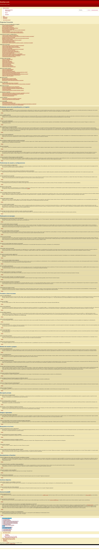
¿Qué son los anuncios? (6, 63)
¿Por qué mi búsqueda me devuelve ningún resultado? (12, 87)
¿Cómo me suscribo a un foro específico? (9, 94)
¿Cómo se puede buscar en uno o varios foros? (10, 86)
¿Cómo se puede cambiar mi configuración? (10, 35)
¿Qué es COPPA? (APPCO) (7, 26)
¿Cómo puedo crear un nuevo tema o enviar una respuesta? (13, 45)
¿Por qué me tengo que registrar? (8, 25)
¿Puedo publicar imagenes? (7, 62)
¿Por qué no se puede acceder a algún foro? (10, 51)
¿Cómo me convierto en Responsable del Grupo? (11, 73)
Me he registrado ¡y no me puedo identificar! (10, 28)
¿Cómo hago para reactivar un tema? (9, 56)
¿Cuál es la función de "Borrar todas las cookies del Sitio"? (13, 32)
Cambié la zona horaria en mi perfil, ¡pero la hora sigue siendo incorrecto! (15, 38)
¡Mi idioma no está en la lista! (7, 39)
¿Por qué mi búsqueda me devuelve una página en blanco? (13, 88)
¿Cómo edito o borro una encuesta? (8, 50)
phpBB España (12, 543)
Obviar (1, 6)
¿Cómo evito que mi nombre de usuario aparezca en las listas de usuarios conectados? (18, 36)
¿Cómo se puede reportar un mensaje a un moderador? (12, 53)
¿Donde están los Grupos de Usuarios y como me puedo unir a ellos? (14, 72)
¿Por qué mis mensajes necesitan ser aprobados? (11, 55)
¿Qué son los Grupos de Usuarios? (8, 71)
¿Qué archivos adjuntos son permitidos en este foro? (11, 98)
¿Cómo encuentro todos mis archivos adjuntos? (10, 99)
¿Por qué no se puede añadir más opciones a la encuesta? (13, 49)
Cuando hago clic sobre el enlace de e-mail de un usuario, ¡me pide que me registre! (17, 42)
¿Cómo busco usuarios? (6, 89)
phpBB (28, 188)
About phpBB (88, 495)
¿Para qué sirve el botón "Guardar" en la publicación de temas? (13, 54)
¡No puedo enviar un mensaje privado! (9, 78)
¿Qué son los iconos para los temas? (9, 66)
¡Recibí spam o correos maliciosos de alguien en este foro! (12, 80)
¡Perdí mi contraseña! (6, 30)
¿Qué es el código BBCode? (7, 59)
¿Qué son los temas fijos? (7, 64)
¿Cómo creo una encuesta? (7, 48)
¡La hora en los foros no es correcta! (8, 37)
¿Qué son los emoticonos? (7, 61)
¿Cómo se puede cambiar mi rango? (8, 41)
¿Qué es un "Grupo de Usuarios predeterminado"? (11, 74)
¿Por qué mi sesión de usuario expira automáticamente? (12, 31)
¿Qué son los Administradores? (8, 69)
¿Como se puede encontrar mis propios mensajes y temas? (13, 90)
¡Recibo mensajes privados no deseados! (9, 79)
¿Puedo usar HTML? (6, 60)
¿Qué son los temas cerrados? (7, 65)
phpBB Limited (45, 495)
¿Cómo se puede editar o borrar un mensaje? (10, 46)
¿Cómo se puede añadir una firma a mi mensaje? (11, 47)
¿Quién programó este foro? (7, 102)
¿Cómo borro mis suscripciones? (8, 95)
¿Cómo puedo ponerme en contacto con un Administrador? (13, 104)
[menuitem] (8, 9)
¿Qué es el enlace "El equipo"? (8, 75)
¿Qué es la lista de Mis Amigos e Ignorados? (10, 83)
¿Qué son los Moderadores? (7, 70)
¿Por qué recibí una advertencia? (8, 52)
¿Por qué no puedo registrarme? (8, 27)
